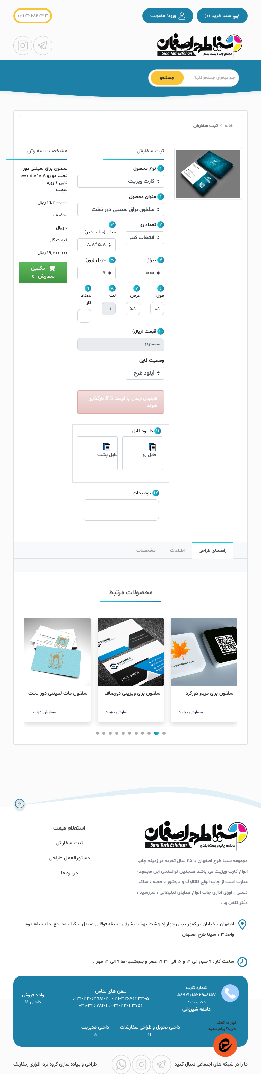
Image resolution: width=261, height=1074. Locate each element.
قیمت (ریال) (144, 331)
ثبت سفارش (69, 843)
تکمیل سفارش (43, 272)
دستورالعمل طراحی (69, 858)
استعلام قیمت (69, 828)
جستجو (167, 78)
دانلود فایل (142, 431)
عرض (135, 295)
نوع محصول (144, 168)
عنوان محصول (142, 197)
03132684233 (32, 16)
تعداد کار (86, 299)
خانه (229, 126)
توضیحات (142, 493)
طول (160, 295)
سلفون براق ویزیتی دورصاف (132, 693)
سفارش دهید (190, 712)
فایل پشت (107, 455)
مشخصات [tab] (146, 550)
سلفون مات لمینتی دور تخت (57, 693)
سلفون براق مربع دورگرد (209, 693)
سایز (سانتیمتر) (100, 232)
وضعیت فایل (151, 360)
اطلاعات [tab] (177, 550)
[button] (164, 733)
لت (112, 295)
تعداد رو (148, 225)
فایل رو (149, 455)
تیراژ (151, 260)
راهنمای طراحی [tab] (212, 550)
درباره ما (69, 873)
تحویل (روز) (96, 260)
